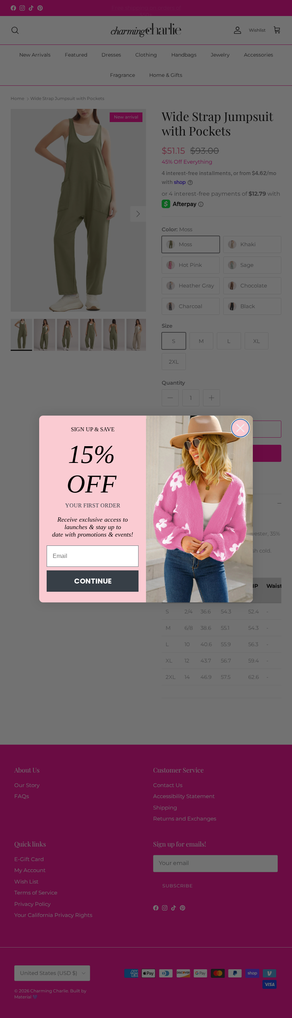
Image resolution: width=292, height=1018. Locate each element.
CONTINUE (92, 581)
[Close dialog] (240, 428)
